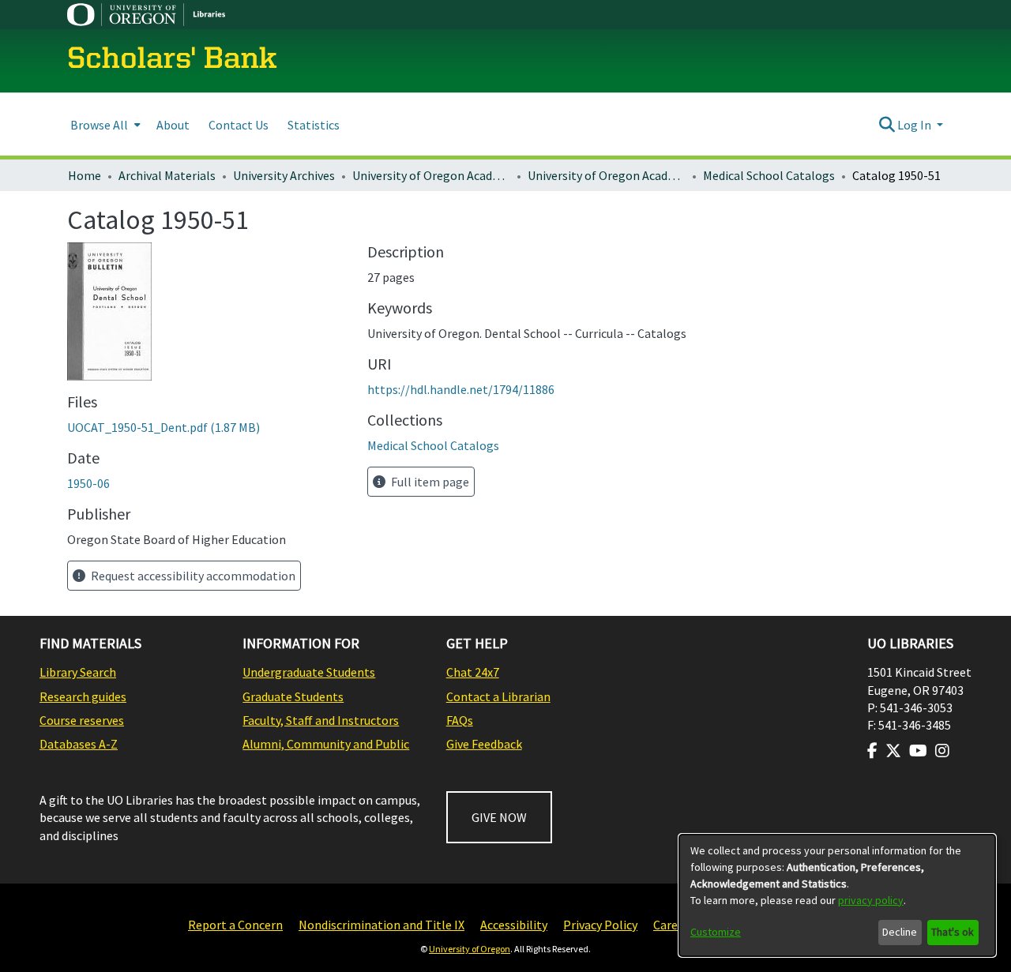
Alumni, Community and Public (325, 744)
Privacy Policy (600, 925)
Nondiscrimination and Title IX (381, 925)
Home (84, 175)
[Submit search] (886, 124)
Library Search (77, 672)
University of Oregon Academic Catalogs (607, 175)
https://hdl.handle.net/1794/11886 (460, 389)
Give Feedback (484, 744)
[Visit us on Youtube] (918, 751)
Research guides (82, 696)
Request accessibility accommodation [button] (191, 576)
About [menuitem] (173, 125)
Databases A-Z (78, 744)
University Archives (284, 175)
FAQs (459, 720)
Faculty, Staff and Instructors (320, 720)
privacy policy (871, 900)
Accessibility (513, 925)
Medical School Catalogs (769, 175)
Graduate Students (293, 696)
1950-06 (88, 483)
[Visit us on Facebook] (872, 751)
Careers (673, 925)
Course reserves (81, 720)
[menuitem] (104, 124)
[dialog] (837, 895)
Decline (899, 932)
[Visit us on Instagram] (942, 751)
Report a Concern (235, 925)
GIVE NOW (499, 817)
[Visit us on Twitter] (893, 751)
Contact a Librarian (498, 696)
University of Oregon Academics (431, 175)
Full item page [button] (429, 482)
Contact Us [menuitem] (239, 125)
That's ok (952, 932)
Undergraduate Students (308, 672)
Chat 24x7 (472, 672)
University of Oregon (469, 949)
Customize (715, 932)
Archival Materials (167, 175)
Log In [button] (915, 125)
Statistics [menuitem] (314, 125)
